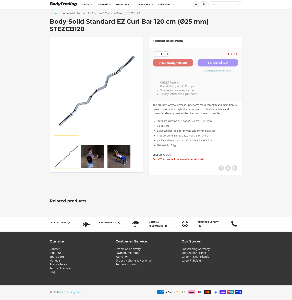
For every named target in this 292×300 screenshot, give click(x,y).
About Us (56, 253)
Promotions (122, 4)
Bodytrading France (193, 253)
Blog (52, 272)
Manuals (55, 260)
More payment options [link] (217, 70)
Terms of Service (60, 268)
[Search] (239, 4)
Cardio (86, 4)
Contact (55, 249)
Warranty (122, 256)
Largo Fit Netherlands (195, 256)
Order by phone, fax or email (134, 260)
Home (53, 13)
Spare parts (57, 256)
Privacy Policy (58, 264)
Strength (103, 4)
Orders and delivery (128, 249)
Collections (165, 4)
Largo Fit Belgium (192, 260)
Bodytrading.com (70, 292)
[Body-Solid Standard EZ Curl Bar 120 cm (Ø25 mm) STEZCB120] (96, 86)
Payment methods (127, 253)
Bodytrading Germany (195, 249)
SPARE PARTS (145, 4)
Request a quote (126, 264)
